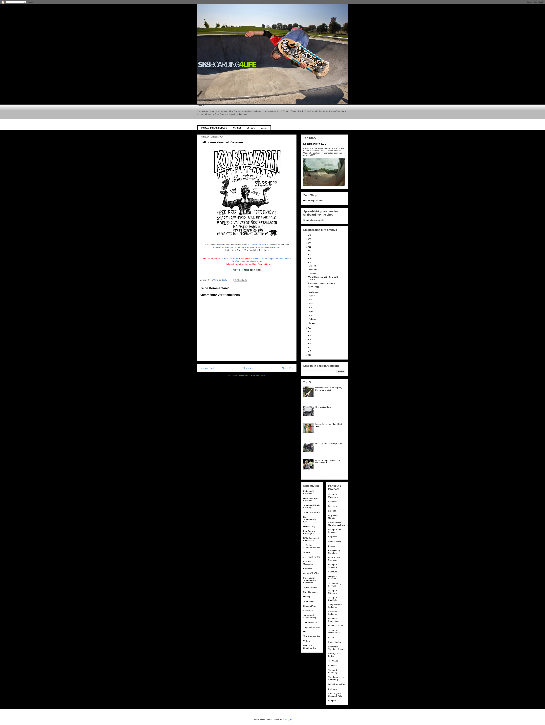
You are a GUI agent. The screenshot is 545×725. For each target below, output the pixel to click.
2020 (309, 251)
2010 (309, 351)
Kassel (331, 637)
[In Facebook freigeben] (243, 280)
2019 (309, 255)
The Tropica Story (323, 407)
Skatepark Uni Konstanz (334, 530)
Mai (311, 307)
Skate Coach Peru (311, 512)
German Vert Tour (258, 244)
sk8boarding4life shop (313, 200)
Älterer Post (288, 368)
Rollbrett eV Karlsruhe (308, 492)
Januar (312, 323)
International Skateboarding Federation (309, 580)
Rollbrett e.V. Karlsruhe (334, 613)
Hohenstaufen (334, 642)
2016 (309, 328)
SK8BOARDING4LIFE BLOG (214, 128)
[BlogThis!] (237, 280)
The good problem (311, 627)
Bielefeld (332, 511)
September (314, 292)
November (314, 269)
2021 (309, 247)
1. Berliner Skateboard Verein (311, 546)
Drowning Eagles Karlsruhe (310, 499)
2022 (309, 243)
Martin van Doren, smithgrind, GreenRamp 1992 (328, 389)
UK (304, 632)
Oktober (313, 273)
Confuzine (307, 568)
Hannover (332, 572)
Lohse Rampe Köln (336, 684)
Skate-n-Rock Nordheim (334, 559)
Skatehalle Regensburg (333, 619)
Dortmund (332, 689)
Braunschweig (334, 541)
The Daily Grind (310, 622)
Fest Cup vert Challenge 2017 (310, 532)
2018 (309, 258)
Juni (311, 303)
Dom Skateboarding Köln (309, 519)
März (311, 315)
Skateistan (308, 611)
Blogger (288, 719)
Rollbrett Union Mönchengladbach (336, 523)
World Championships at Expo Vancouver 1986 (328, 461)
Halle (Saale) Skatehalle (334, 551)
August (312, 296)
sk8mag (306, 596)
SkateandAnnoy (310, 606)
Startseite (248, 368)
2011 (308, 347)
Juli (310, 300)
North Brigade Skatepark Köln (335, 694)
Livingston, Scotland (333, 577)
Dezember (314, 266)
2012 (309, 343)
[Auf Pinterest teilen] (245, 280)
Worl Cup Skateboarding (309, 646)
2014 (309, 335)
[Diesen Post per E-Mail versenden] (234, 280)
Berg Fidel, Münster (333, 516)
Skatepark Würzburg (332, 671)
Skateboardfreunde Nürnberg (336, 678)
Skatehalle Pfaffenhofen (334, 631)
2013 (309, 339)
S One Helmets (310, 587)
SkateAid (307, 552)
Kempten (332, 700)
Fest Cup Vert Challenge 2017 (328, 443)
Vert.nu (306, 641)
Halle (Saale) (309, 526)
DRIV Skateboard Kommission (311, 539)
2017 (309, 262)
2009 (309, 355)
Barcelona (332, 665)
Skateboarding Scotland (334, 584)
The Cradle (333, 661)
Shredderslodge (310, 592)
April (311, 311)
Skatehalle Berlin (335, 626)
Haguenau (333, 537)
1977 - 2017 (313, 287)
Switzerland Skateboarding (309, 616)
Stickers (251, 128)
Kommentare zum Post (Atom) (252, 376)
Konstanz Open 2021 (314, 143)
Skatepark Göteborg (332, 591)
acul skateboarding (311, 557)
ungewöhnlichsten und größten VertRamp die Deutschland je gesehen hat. (247, 247)
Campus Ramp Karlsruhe (335, 605)
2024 (309, 235)
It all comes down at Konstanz (321, 283)
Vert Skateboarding (311, 636)
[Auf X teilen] (240, 280)
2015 (309, 332)
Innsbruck (332, 506)
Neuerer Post (207, 368)
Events (264, 128)
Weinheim (332, 501)
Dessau (331, 546)
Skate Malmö (309, 601)
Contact (237, 128)
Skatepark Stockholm (333, 598)
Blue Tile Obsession (308, 562)
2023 (309, 239)
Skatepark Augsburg (332, 565)
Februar (313, 319)
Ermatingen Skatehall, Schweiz (336, 648)
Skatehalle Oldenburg (333, 495)
